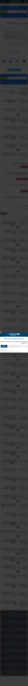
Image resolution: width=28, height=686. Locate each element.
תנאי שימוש (9, 351)
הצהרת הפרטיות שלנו (4, 351)
